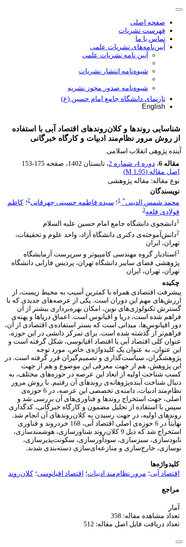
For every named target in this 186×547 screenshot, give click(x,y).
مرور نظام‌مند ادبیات (116, 473)
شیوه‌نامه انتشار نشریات (113, 71)
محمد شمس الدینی (151, 202)
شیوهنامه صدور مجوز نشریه (107, 88)
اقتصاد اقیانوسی (60, 473)
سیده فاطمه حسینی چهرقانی (72, 202)
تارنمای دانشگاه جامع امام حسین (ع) (113, 98)
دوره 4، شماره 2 (132, 163)
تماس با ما (150, 38)
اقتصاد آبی (165, 473)
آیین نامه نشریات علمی (115, 55)
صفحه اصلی (147, 22)
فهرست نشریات (142, 30)
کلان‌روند (20, 473)
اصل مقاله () (151, 171)
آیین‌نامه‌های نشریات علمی (127, 47)
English (153, 106)
